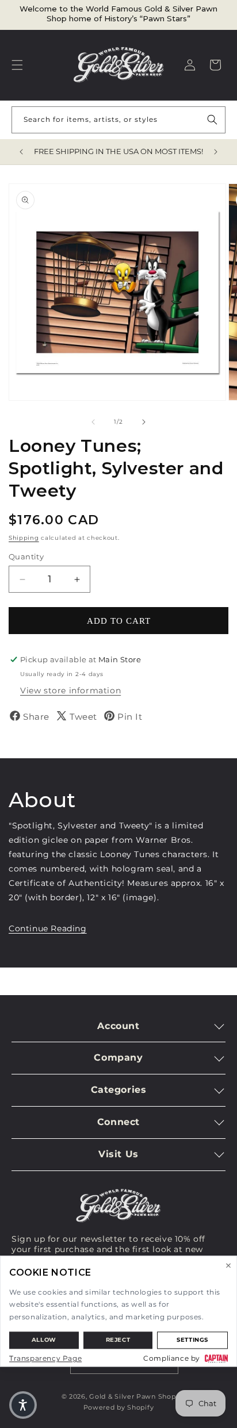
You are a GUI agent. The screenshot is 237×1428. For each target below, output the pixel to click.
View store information (70, 690)
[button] (17, 65)
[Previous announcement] (21, 151)
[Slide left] (93, 422)
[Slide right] (143, 422)
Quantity (26, 556)
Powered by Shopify (118, 1407)
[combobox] (118, 120)
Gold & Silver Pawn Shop (132, 1396)
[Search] (212, 119)
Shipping (24, 538)
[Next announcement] (215, 151)
